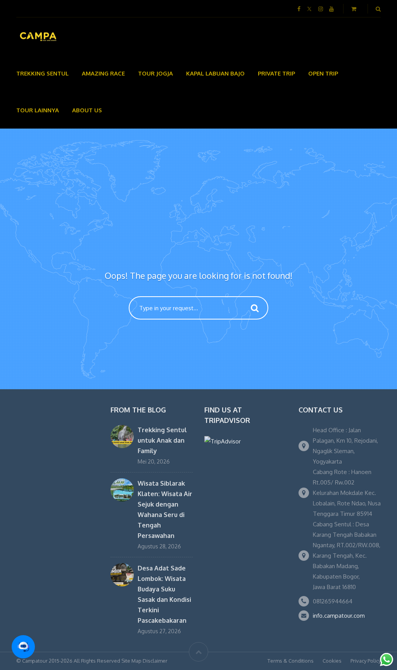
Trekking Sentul (42, 73)
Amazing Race (103, 73)
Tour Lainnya (37, 110)
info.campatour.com (339, 615)
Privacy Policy (365, 661)
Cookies (332, 661)
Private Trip (276, 73)
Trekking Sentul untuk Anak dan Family (162, 440)
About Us (87, 110)
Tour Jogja (155, 73)
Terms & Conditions (291, 661)
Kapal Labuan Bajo (215, 73)
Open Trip (323, 73)
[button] (23, 646)
